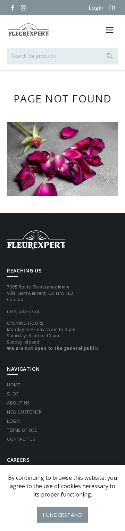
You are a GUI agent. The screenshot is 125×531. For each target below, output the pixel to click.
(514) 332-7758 (23, 311)
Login (96, 7)
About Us (18, 403)
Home (13, 385)
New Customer (24, 412)
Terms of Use (22, 430)
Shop (13, 394)
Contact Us (21, 439)
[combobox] (62, 56)
